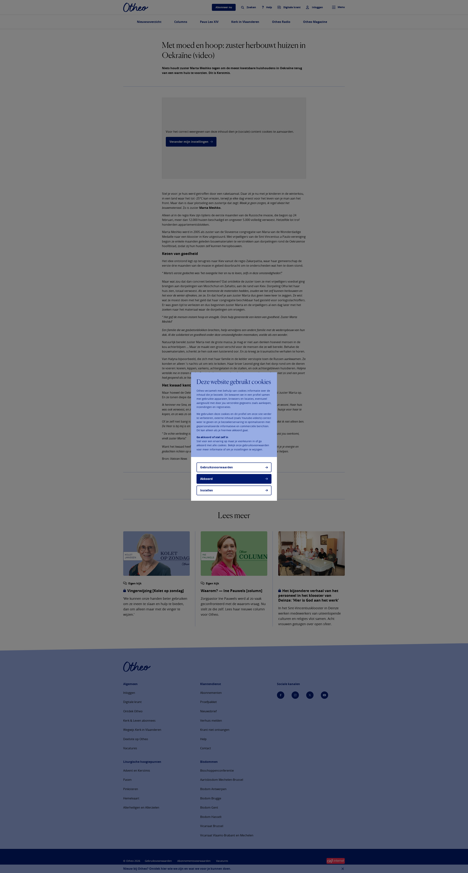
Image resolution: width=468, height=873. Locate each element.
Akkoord (206, 479)
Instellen (206, 490)
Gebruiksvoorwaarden (216, 467)
